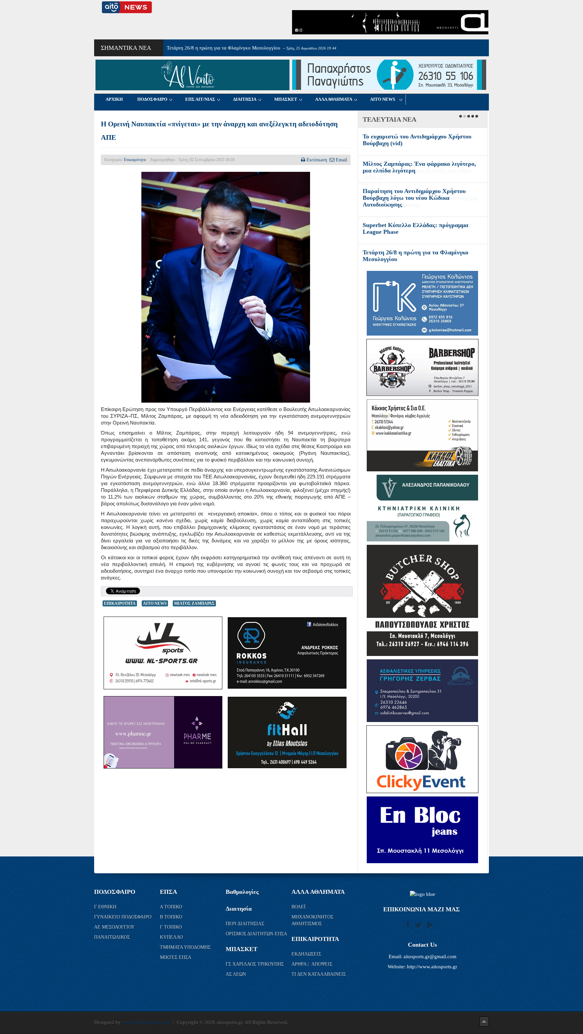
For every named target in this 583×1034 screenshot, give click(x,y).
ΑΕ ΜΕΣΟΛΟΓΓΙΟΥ (115, 927)
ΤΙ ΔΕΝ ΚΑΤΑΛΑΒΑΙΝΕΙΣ (319, 974)
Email (341, 159)
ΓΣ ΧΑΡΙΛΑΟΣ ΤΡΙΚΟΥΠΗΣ (255, 964)
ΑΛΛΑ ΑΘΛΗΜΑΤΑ (333, 99)
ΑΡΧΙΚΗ (114, 99)
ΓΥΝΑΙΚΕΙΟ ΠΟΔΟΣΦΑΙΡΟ (122, 916)
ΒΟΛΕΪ (299, 906)
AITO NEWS (382, 99)
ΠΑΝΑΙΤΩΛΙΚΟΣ (112, 937)
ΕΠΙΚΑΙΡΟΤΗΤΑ (120, 603)
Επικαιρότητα (135, 159)
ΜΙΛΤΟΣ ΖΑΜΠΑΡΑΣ (194, 603)
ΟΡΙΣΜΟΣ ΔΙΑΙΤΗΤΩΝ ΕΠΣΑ (256, 933)
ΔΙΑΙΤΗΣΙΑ (244, 99)
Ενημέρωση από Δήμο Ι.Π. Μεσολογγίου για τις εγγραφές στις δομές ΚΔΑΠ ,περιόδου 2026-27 (420, 170)
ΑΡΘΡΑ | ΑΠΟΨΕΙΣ (312, 964)
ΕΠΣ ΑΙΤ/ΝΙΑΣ (200, 99)
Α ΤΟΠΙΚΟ (172, 906)
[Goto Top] (484, 1021)
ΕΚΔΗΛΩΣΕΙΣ (306, 954)
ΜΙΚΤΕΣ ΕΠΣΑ (175, 957)
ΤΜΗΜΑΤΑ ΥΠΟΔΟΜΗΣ (186, 947)
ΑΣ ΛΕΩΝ (236, 974)
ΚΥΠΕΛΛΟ (172, 937)
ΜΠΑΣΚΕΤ (285, 99)
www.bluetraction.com (146, 1022)
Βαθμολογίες (242, 891)
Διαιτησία (239, 908)
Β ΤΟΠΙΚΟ (172, 916)
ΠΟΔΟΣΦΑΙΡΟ (152, 99)
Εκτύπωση (317, 159)
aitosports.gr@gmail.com (430, 956)
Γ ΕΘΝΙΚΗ (106, 906)
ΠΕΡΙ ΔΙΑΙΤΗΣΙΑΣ (245, 923)
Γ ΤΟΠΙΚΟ (171, 927)
